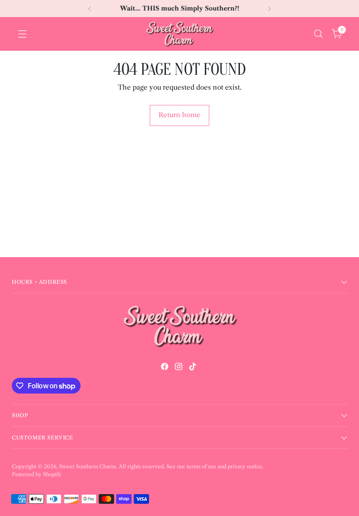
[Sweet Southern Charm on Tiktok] (193, 368)
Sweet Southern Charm (87, 466)
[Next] (269, 8)
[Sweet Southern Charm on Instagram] (179, 368)
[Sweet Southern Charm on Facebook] (165, 368)
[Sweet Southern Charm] (179, 34)
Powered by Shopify (37, 474)
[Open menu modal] (22, 34)
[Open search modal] (318, 34)
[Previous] (89, 8)
